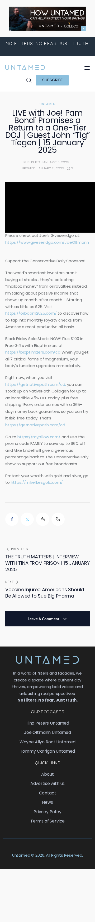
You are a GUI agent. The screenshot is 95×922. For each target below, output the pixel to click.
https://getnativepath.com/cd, (35, 385)
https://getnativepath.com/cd (35, 425)
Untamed (47, 104)
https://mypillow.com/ (38, 437)
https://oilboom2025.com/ (30, 314)
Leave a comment (44, 619)
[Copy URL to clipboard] (58, 519)
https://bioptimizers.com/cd (32, 353)
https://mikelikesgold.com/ (37, 483)
